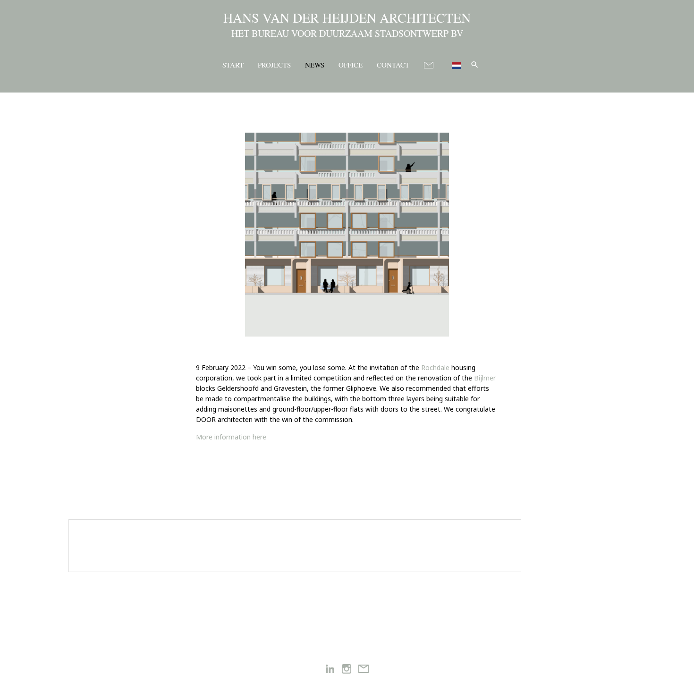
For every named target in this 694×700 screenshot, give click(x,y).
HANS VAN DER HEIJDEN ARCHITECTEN (347, 17)
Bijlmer (485, 377)
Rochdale (435, 367)
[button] (474, 64)
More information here (231, 436)
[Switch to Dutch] (452, 64)
